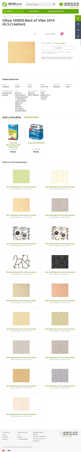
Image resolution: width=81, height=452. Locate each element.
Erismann (5, 436)
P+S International (23, 439)
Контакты (36, 441)
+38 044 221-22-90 (71, 3)
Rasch (4, 434)
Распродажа (33, 11)
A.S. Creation (6, 432)
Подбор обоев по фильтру (38, 433)
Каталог (9, 11)
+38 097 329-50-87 (71, 5)
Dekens (20, 436)
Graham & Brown (22, 432)
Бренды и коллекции (56, 11)
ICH (19, 434)
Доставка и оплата (39, 438)
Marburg (4, 439)
